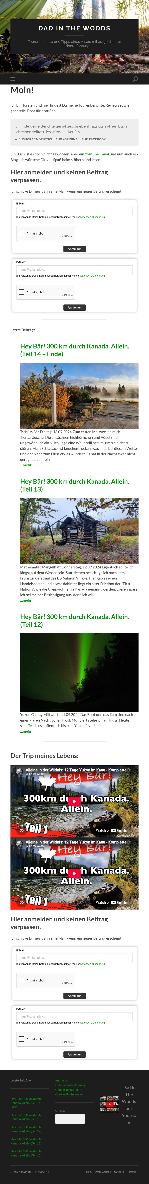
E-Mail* (20, 203)
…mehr (26, 465)
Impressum (62, 1080)
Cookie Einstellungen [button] (69, 1094)
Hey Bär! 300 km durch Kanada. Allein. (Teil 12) (74, 620)
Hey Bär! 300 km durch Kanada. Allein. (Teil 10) (25, 1153)
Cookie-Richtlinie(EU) (70, 1089)
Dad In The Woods (74, 28)
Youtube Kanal (97, 154)
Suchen (60, 1111)
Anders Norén (113, 1172)
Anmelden (74, 248)
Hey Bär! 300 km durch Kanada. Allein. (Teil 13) (74, 485)
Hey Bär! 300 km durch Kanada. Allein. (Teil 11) (25, 1141)
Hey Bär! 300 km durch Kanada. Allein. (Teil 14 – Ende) (74, 350)
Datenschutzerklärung (92, 217)
